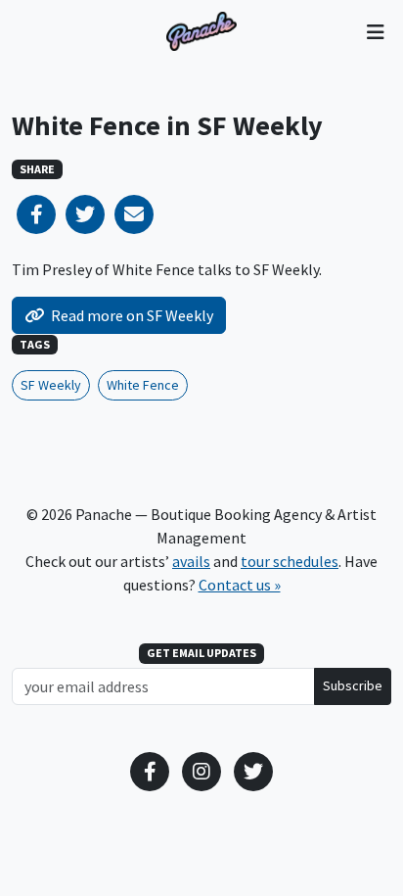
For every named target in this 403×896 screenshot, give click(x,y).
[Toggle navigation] (375, 31)
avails (191, 561)
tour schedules (289, 561)
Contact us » (240, 584)
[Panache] (201, 31)
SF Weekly (51, 385)
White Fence (143, 385)
